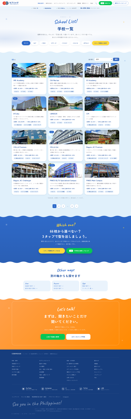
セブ (35, 43)
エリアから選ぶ (16, 372)
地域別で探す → (30, 286)
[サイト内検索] (96, 3)
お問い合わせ (70, 377)
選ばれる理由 (43, 364)
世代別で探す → (58, 288)
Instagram (66, 397)
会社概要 (41, 372)
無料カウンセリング (121, 3)
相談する (105, 3)
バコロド (64, 43)
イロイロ (75, 43)
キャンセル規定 (25, 397)
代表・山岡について (44, 375)
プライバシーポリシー (55, 397)
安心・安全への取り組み (45, 369)
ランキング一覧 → (87, 288)
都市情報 (14, 375)
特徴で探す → (86, 286)
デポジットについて (72, 380)
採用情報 (41, 377)
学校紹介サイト (16, 364)
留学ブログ (97, 366)
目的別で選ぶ (15, 369)
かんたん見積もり (71, 375)
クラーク (53, 43)
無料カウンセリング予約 (73, 372)
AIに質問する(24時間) (73, 364)
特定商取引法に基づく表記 (39, 397)
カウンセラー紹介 (71, 366)
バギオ (44, 43)
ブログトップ (97, 375)
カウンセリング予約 (78, 337)
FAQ (95, 377)
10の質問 (41, 366)
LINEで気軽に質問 (53, 337)
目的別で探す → (58, 286)
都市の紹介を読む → (31, 288)
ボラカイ (86, 43)
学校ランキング (16, 366)
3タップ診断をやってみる (52, 251)
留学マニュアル (98, 369)
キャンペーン (97, 372)
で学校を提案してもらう (79, 251)
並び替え (91, 59)
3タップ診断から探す (100, 43)
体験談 (96, 364)
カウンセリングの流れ (73, 369)
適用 (116, 59)
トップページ (15, 397)
